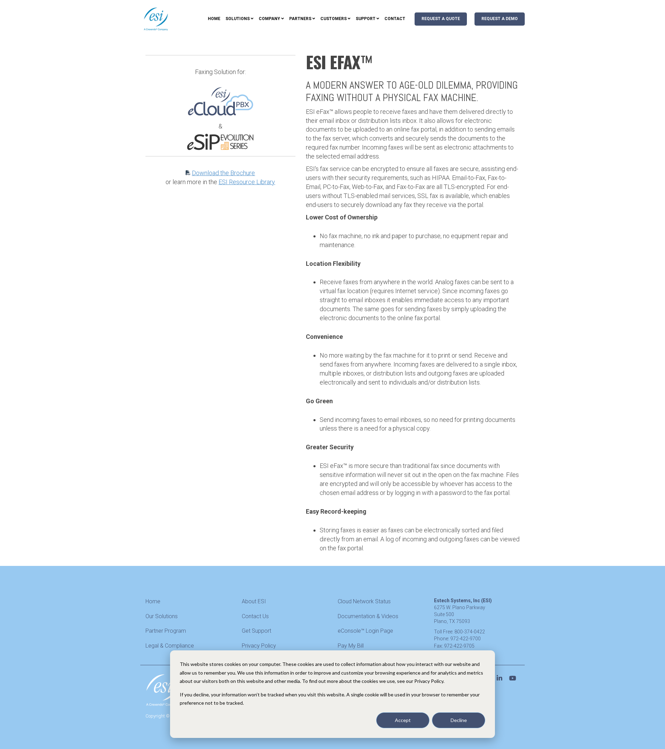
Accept (403, 720)
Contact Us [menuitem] (255, 616)
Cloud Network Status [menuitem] (364, 601)
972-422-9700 (465, 638)
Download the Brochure (223, 173)
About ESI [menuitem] (254, 601)
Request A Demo (499, 18)
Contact (394, 18)
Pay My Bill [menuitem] (351, 645)
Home (214, 18)
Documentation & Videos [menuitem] (368, 616)
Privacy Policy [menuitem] (259, 645)
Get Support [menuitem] (256, 631)
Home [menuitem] (152, 601)
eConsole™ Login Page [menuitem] (365, 631)
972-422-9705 (459, 646)
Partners (300, 18)
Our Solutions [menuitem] (161, 616)
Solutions (237, 18)
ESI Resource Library (247, 182)
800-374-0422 (469, 631)
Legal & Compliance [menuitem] (169, 645)
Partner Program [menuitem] (165, 631)
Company (269, 18)
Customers (333, 18)
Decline (459, 720)
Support (365, 18)
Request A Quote (441, 18)
